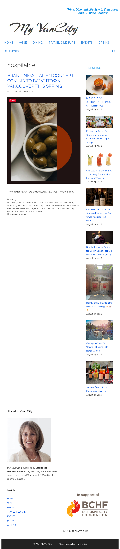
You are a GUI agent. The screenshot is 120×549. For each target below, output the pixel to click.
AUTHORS (11, 51)
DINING (38, 42)
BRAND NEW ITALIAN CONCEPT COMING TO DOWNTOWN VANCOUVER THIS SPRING (40, 81)
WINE (23, 42)
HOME (8, 42)
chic (40, 202)
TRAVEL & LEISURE (61, 42)
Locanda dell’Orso (47, 208)
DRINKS (103, 42)
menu (58, 208)
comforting (12, 205)
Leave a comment (18, 214)
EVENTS (87, 42)
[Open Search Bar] (114, 51)
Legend (34, 208)
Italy (28, 208)
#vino (13, 202)
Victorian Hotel (23, 211)
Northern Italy (68, 208)
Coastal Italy (68, 202)
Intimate (15, 208)
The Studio (81, 544)
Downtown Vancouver (28, 205)
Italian (22, 208)
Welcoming (36, 211)
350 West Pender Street (26, 202)
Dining (13, 199)
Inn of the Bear (55, 205)
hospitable (43, 205)
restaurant (11, 211)
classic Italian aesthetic (52, 202)
